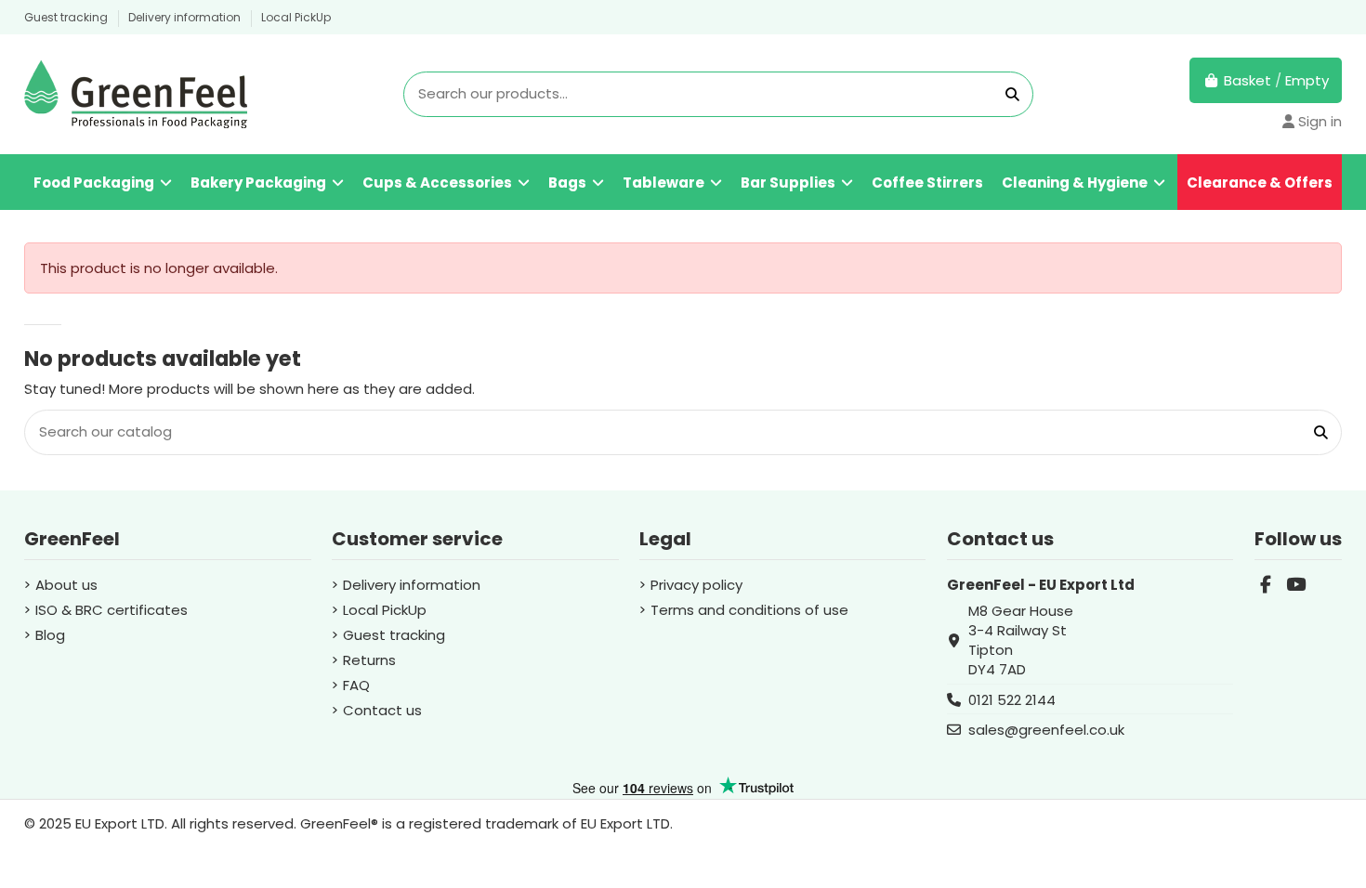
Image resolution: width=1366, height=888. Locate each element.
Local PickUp (296, 17)
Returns (369, 660)
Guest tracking (67, 17)
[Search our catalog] (1012, 94)
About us (66, 584)
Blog (50, 635)
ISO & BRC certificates (111, 610)
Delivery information (185, 17)
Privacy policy (696, 584)
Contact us (382, 710)
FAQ (356, 685)
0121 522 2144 (1012, 700)
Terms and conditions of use (749, 610)
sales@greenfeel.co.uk (1046, 729)
